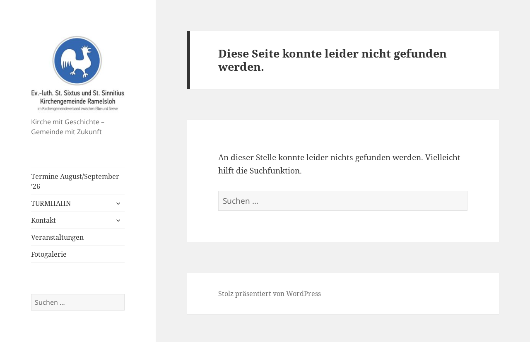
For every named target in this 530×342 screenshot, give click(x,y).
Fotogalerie (49, 254)
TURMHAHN (51, 203)
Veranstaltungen (57, 237)
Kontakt (43, 220)
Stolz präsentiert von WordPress (269, 293)
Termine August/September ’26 (75, 181)
